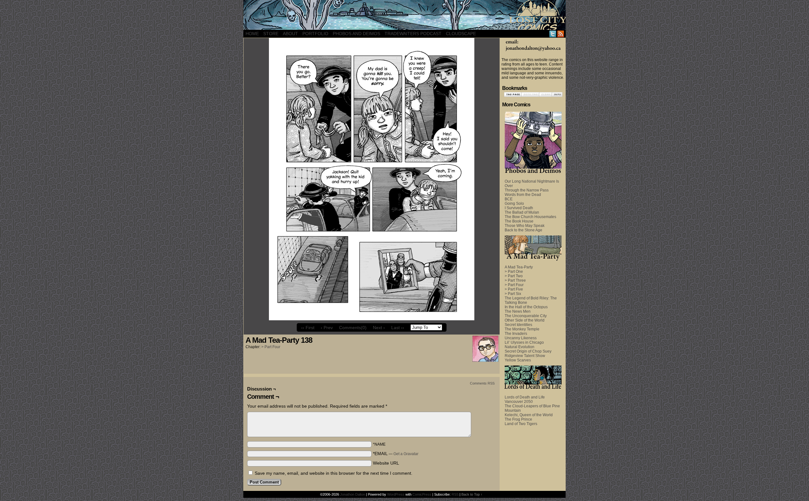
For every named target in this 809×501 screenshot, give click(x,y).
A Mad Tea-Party (519, 267)
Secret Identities (518, 325)
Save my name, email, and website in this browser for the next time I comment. (333, 473)
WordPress (395, 494)
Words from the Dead (523, 194)
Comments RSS (482, 383)
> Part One (514, 271)
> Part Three (515, 280)
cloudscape (461, 33)
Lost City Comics (404, 15)
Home (252, 33)
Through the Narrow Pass (527, 190)
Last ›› (397, 327)
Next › (379, 327)
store (270, 33)
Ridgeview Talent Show (525, 356)
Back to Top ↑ (472, 494)
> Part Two (514, 276)
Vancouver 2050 (519, 401)
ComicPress (421, 494)
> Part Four (270, 347)
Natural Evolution (519, 347)
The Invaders (516, 333)
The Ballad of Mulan (522, 212)
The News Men (518, 311)
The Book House (519, 221)
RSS (561, 34)
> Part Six (513, 293)
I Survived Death (519, 208)
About (290, 33)
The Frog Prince (518, 419)
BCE (509, 199)
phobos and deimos (356, 33)
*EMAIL (395, 453)
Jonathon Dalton (352, 494)
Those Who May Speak (524, 225)
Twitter (553, 34)
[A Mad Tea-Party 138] (371, 318)
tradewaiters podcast (413, 33)
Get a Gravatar (405, 454)
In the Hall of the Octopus (526, 307)
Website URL (386, 463)
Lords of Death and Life (525, 397)
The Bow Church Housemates (530, 217)
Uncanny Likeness (521, 338)
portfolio (315, 33)
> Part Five (514, 289)
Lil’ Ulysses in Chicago (524, 342)
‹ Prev (327, 327)
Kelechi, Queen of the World (529, 415)
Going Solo (514, 203)
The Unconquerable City (526, 316)
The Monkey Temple (522, 329)
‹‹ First (307, 327)
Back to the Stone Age (523, 230)
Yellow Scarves (518, 360)
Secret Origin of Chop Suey (528, 351)
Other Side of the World (524, 320)
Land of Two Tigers (521, 424)
